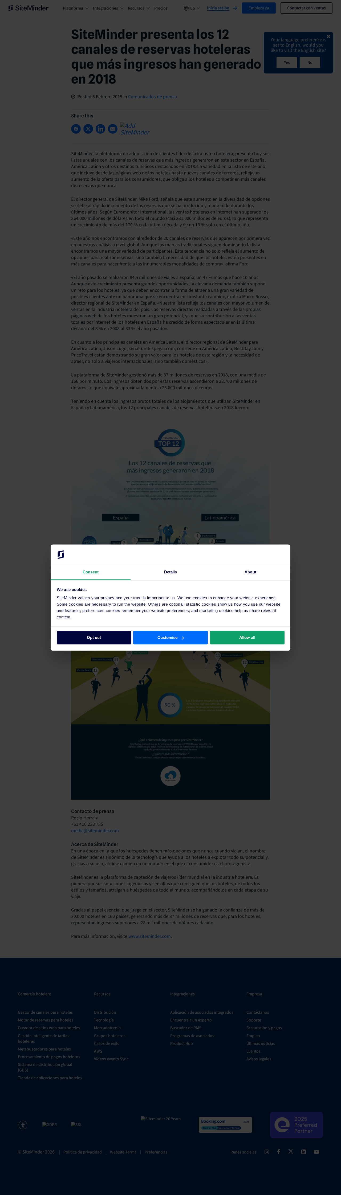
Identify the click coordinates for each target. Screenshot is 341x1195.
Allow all (247, 637)
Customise (167, 637)
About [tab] (250, 572)
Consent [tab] (91, 572)
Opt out (94, 637)
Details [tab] (170, 572)
